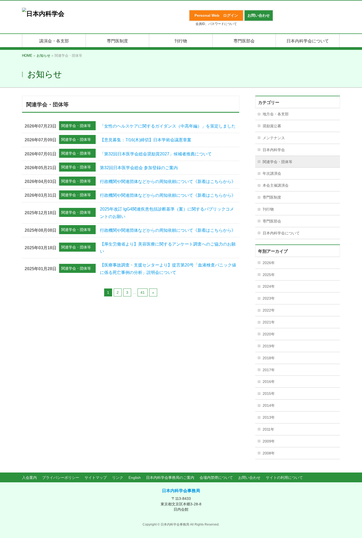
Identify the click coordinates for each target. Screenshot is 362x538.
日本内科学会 (274, 150)
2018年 (269, 358)
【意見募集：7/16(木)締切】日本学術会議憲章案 (145, 140)
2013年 (269, 417)
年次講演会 (272, 173)
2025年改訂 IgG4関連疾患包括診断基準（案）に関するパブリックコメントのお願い (167, 212)
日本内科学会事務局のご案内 (170, 477)
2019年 (269, 346)
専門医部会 (272, 221)
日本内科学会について (281, 233)
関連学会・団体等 (76, 126)
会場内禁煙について (216, 477)
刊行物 (268, 209)
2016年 (269, 381)
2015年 (269, 393)
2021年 (269, 322)
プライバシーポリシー (60, 477)
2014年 (269, 405)
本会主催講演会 (276, 185)
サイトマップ (96, 477)
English (135, 477)
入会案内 (29, 477)
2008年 (269, 453)
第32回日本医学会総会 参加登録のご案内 (139, 167)
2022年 (269, 310)
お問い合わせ (249, 477)
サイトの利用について (284, 477)
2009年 (269, 441)
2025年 (269, 275)
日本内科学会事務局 (181, 490)
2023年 (269, 298)
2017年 (269, 370)
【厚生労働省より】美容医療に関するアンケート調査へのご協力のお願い (168, 247)
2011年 (268, 429)
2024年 (269, 286)
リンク (117, 477)
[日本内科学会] (43, 13)
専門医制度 (272, 197)
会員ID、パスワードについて (216, 24)
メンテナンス (274, 138)
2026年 (269, 263)
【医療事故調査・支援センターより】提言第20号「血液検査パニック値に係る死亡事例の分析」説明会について (168, 268)
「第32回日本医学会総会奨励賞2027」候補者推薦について (156, 154)
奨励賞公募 (272, 126)
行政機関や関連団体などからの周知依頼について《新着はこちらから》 (168, 181)
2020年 (269, 334)
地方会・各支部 (276, 114)
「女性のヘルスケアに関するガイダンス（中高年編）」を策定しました (168, 126)
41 (142, 292)
